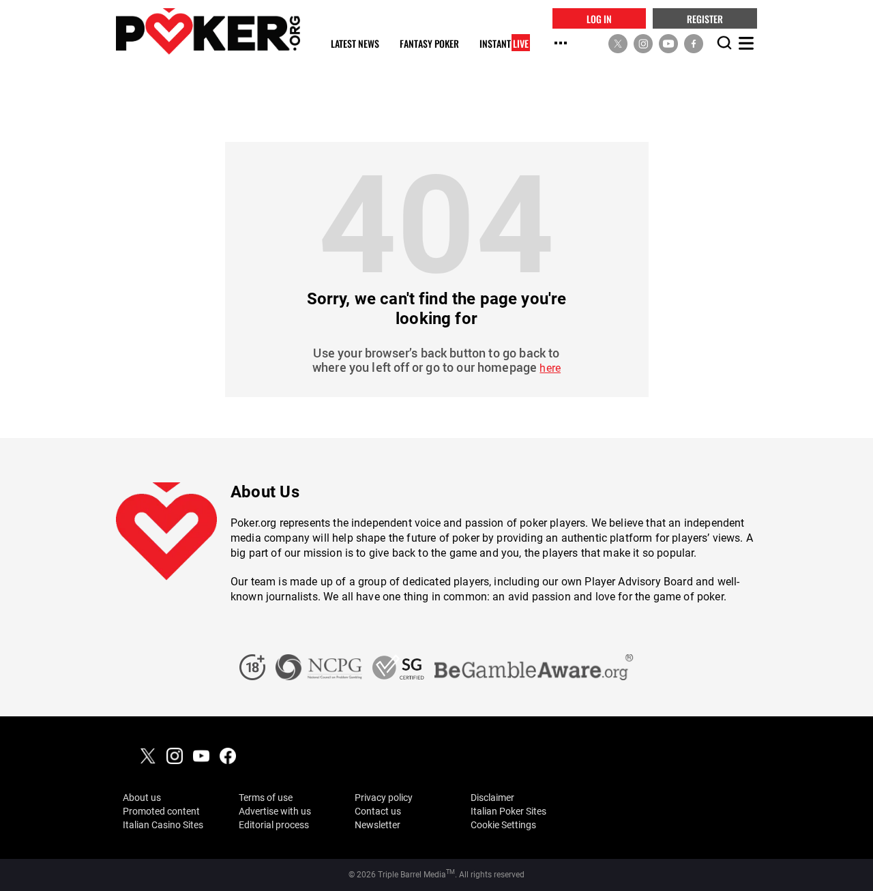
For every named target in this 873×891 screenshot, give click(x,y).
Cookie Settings (503, 824)
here (550, 368)
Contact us (378, 811)
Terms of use (266, 797)
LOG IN (599, 18)
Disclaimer (492, 797)
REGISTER (705, 18)
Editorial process (274, 824)
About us (142, 797)
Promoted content (161, 811)
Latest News (355, 44)
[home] (208, 31)
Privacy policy (384, 797)
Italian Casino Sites (163, 824)
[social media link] (617, 43)
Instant (504, 44)
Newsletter (377, 824)
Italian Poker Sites (508, 811)
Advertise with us (275, 811)
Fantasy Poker (429, 44)
